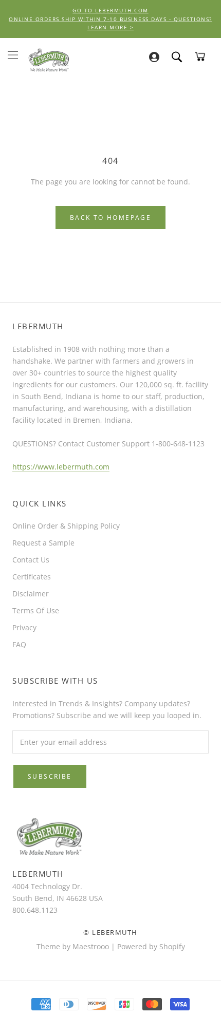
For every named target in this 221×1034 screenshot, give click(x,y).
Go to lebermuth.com (110, 10)
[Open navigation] (13, 55)
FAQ (19, 644)
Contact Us (30, 560)
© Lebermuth (110, 932)
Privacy (24, 627)
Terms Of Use (35, 610)
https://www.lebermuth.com (60, 467)
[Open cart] (200, 56)
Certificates (31, 576)
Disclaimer (30, 593)
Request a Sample (43, 543)
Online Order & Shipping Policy (66, 526)
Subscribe (50, 776)
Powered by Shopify (151, 946)
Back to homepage (110, 217)
